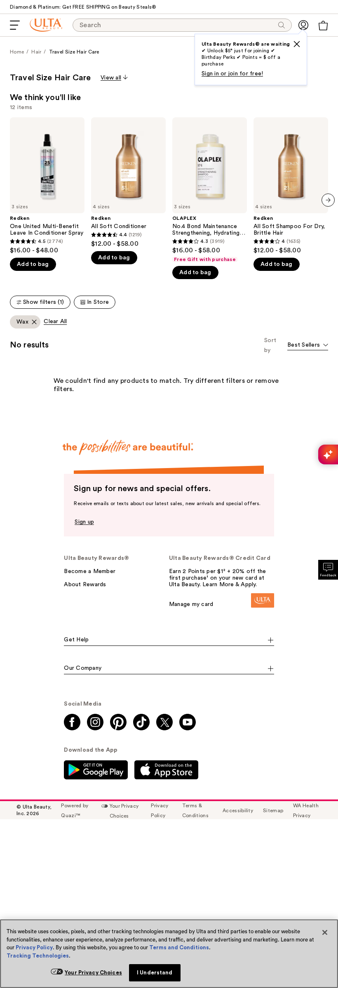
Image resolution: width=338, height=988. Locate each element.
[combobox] (307, 345)
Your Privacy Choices (93, 972)
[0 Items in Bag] (323, 25)
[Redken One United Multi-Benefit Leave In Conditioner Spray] (47, 185)
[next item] (328, 200)
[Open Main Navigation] (15, 25)
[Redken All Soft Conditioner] (128, 182)
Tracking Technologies (38, 955)
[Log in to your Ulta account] (303, 25)
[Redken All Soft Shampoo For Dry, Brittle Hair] (291, 185)
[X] (296, 44)
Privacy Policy (34, 947)
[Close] (325, 932)
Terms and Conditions (179, 947)
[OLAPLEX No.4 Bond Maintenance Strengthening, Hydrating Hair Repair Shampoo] (209, 190)
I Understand (155, 972)
